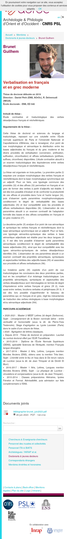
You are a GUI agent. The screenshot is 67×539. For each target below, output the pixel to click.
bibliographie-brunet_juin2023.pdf (30, 411)
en (59, 17)
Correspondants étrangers (22, 460)
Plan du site (18, 490)
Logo (27, 490)
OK (40, 8)
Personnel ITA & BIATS (20, 447)
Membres (21, 34)
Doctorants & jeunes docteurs (20, 37)
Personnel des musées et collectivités (27, 443)
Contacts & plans (12, 487)
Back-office (28, 487)
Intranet (36, 490)
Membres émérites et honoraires (25, 464)
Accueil (8, 34)
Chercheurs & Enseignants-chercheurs (28, 439)
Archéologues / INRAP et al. (23, 452)
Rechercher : (9, 423)
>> (60, 428)
